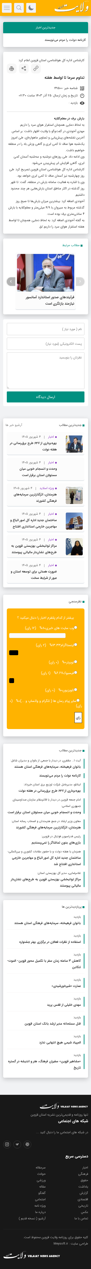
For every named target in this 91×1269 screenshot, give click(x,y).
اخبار (85, 1167)
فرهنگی (83, 1174)
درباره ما (40, 1212)
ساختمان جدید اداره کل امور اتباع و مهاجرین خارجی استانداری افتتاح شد (33, 527)
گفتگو (42, 1193)
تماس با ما (81, 1218)
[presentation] (80, 281)
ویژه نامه (40, 1205)
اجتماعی (40, 1199)
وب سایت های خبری (60, 628)
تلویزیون (68, 690)
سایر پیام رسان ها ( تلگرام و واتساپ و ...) (48, 701)
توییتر (70, 662)
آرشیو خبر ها (14, 425)
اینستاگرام (67, 645)
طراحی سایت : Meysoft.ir (71, 1243)
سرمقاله (41, 1167)
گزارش (84, 1193)
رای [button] (78, 717)
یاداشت (83, 1186)
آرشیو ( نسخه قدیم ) (32, 1218)
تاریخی (83, 1205)
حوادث (41, 1174)
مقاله (42, 1186)
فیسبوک (68, 673)
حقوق (84, 1180)
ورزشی (41, 1180)
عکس (84, 1212)
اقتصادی (83, 1199)
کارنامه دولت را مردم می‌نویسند (65, 40)
